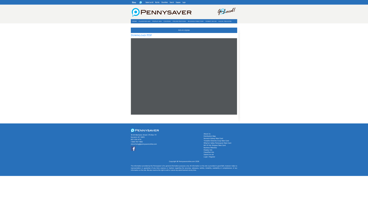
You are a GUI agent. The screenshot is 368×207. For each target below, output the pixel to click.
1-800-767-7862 (137, 142)
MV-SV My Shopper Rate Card (215, 145)
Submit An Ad (211, 21)
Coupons (178, 2)
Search (172, 2)
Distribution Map (210, 136)
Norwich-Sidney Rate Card (213, 138)
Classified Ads (144, 21)
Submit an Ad (149, 2)
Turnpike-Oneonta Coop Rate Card (216, 141)
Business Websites (210, 148)
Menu (134, 2)
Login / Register (224, 21)
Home (134, 21)
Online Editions (179, 21)
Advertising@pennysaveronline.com (144, 144)
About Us (207, 134)
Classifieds (164, 2)
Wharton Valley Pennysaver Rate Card (217, 143)
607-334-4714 (136, 139)
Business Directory (196, 21)
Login (184, 2)
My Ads (157, 2)
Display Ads (157, 21)
